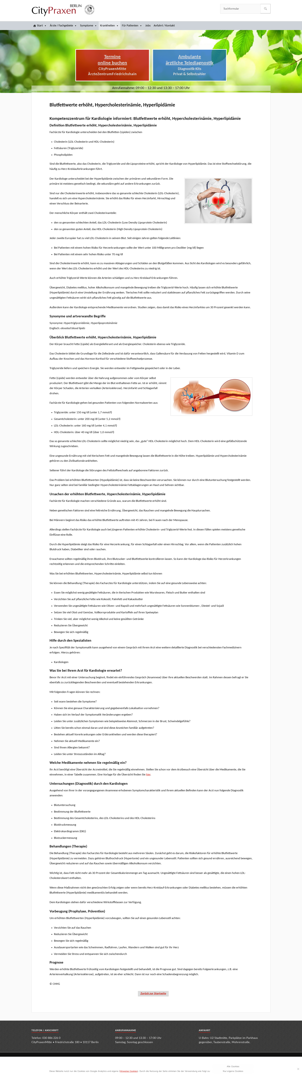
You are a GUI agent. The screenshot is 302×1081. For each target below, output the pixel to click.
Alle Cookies (233, 1066)
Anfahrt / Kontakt (164, 25)
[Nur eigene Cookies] (298, 1068)
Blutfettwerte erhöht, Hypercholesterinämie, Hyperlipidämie (112, 105)
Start (40, 25)
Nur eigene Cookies (233, 1071)
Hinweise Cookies (128, 1071)
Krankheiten (107, 25)
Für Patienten (130, 25)
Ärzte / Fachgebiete (61, 25)
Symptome (86, 25)
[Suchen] (265, 8)
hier (148, 774)
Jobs (148, 25)
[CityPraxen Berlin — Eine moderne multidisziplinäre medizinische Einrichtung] (62, 10)
